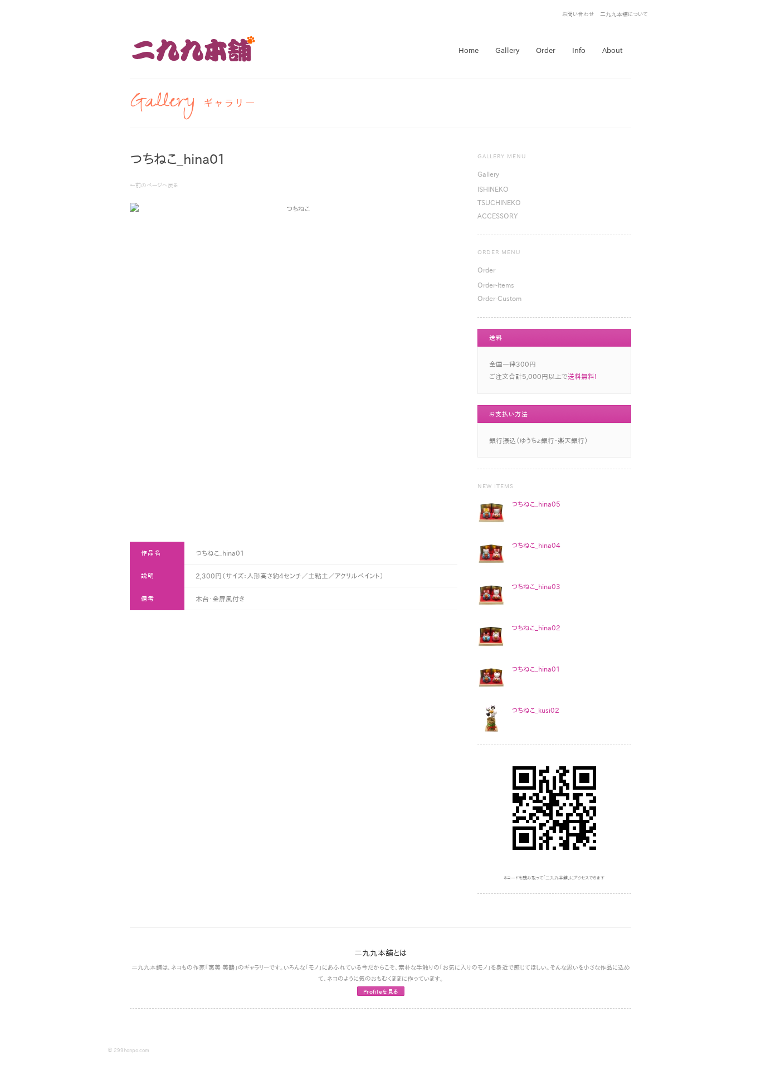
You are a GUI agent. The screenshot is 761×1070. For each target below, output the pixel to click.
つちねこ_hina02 (535, 627)
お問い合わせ (578, 14)
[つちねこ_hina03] (491, 595)
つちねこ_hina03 (535, 586)
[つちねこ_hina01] (491, 677)
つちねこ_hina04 (535, 545)
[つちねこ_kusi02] (491, 718)
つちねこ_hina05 (535, 503)
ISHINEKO (493, 189)
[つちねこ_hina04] (491, 553)
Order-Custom (499, 298)
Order (486, 269)
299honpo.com (131, 1050)
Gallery (488, 174)
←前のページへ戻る (154, 185)
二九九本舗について (624, 14)
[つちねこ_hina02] (491, 636)
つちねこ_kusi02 (535, 710)
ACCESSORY (497, 215)
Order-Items (495, 284)
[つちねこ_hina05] (491, 512)
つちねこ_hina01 (535, 668)
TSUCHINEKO (499, 202)
